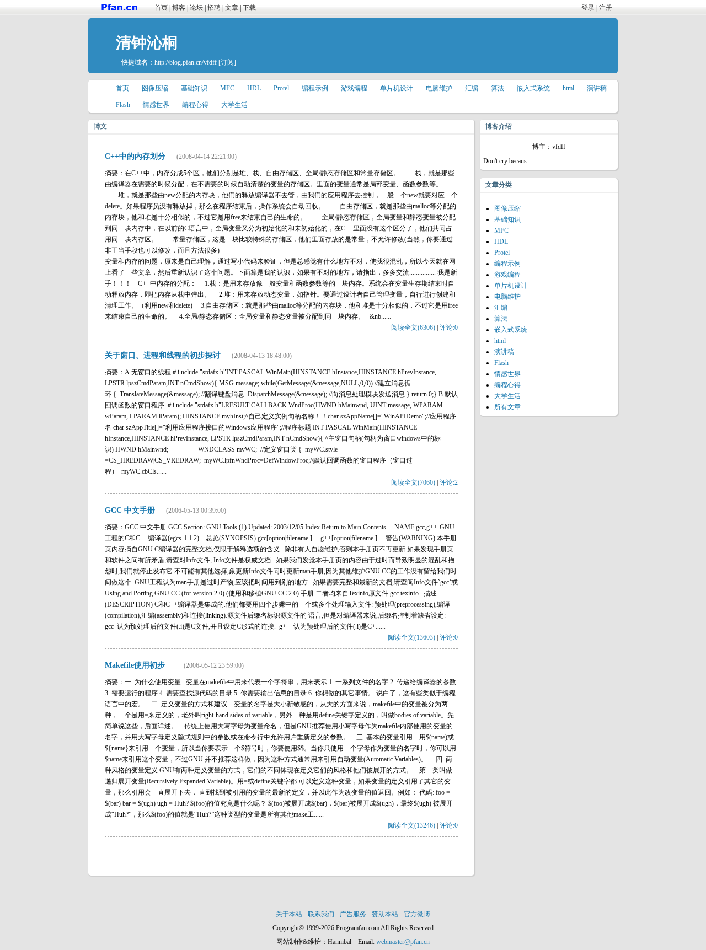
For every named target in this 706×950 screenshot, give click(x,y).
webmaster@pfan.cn (403, 942)
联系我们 (321, 914)
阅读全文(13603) (411, 637)
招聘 (214, 8)
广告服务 (353, 914)
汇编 (471, 88)
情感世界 (156, 105)
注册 (605, 8)
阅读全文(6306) (413, 327)
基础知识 (194, 88)
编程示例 (315, 88)
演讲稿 (597, 88)
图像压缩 (155, 88)
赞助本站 (385, 914)
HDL (254, 88)
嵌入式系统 (533, 88)
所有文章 (507, 407)
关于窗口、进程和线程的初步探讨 (163, 355)
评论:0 (449, 327)
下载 (249, 8)
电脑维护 (439, 88)
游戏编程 (354, 88)
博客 (178, 8)
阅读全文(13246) (411, 825)
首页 (161, 8)
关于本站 (289, 914)
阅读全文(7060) (413, 482)
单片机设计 (396, 88)
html (568, 88)
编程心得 (195, 105)
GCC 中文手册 (130, 510)
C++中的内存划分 (135, 156)
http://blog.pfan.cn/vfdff (185, 62)
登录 (588, 8)
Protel (281, 88)
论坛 (196, 8)
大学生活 (234, 105)
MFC (227, 88)
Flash (123, 105)
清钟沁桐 (147, 42)
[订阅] (227, 62)
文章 (231, 8)
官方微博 (417, 914)
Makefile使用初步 (139, 665)
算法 (497, 88)
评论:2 (449, 482)
